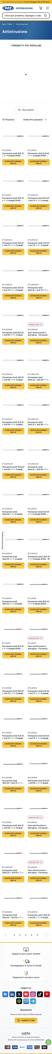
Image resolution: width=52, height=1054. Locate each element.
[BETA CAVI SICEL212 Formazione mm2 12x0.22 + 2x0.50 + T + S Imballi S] (13, 450)
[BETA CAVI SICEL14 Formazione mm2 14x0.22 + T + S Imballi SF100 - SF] (13, 539)
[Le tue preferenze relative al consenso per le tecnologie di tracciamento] (2, 541)
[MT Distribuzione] (17, 8)
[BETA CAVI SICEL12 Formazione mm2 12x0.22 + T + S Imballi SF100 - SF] (39, 539)
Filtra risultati (28, 110)
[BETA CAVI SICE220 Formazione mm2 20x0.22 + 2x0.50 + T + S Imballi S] (13, 853)
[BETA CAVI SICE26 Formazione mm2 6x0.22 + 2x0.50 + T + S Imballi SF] (13, 808)
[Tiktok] (40, 994)
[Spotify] (19, 1001)
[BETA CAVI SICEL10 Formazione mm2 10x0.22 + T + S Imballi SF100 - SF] (13, 584)
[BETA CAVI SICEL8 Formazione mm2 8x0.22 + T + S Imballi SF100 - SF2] (13, 136)
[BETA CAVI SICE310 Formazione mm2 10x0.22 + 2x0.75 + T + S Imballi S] (13, 763)
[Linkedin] (12, 994)
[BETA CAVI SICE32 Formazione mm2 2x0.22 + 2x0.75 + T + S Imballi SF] (39, 719)
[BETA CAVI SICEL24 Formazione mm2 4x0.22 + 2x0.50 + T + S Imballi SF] (13, 360)
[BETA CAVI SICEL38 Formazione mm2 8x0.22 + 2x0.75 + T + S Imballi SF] (39, 181)
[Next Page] (46, 935)
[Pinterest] (47, 994)
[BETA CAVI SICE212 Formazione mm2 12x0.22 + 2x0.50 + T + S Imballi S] (39, 898)
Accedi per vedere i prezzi (13, 162)
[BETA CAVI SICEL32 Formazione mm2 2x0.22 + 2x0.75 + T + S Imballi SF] (13, 270)
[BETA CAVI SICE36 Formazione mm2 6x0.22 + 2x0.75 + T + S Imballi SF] (39, 674)
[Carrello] (41, 8)
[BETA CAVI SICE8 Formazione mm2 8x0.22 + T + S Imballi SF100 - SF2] (39, 584)
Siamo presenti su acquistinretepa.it (26, 1037)
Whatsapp (41, 2)
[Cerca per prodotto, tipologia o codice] (46, 15)
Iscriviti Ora (28, 1020)
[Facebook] (5, 994)
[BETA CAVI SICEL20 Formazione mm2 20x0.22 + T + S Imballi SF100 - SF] (13, 494)
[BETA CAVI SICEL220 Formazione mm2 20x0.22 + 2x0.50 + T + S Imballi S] (39, 360)
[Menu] (47, 8)
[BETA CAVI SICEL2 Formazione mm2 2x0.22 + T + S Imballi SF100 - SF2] (39, 494)
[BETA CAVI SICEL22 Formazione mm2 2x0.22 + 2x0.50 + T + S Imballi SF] (13, 405)
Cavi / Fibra (7, 24)
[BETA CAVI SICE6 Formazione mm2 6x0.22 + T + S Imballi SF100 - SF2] (13, 629)
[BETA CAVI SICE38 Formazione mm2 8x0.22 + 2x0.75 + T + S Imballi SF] (13, 674)
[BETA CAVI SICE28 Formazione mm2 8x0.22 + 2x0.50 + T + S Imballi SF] (39, 763)
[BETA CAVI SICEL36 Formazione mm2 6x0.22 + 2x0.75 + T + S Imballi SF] (13, 226)
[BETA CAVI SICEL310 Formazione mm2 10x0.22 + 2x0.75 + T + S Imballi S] (39, 270)
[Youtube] (26, 994)
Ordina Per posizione (33, 119)
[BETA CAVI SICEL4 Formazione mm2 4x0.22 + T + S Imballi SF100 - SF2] (13, 181)
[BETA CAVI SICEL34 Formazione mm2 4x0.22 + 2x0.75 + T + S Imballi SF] (39, 226)
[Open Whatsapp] (48, 1042)
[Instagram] (33, 994)
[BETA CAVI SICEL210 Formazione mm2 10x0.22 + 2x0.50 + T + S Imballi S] (39, 450)
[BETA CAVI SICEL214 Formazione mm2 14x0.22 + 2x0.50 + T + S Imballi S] (39, 405)
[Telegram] (33, 1001)
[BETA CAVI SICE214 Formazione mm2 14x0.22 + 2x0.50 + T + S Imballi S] (13, 898)
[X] (19, 994)
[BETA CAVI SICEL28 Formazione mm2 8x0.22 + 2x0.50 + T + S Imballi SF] (13, 315)
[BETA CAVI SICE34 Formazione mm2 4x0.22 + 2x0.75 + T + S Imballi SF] (13, 719)
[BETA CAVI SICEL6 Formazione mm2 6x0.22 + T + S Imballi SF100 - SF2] (39, 136)
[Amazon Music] (26, 1001)
